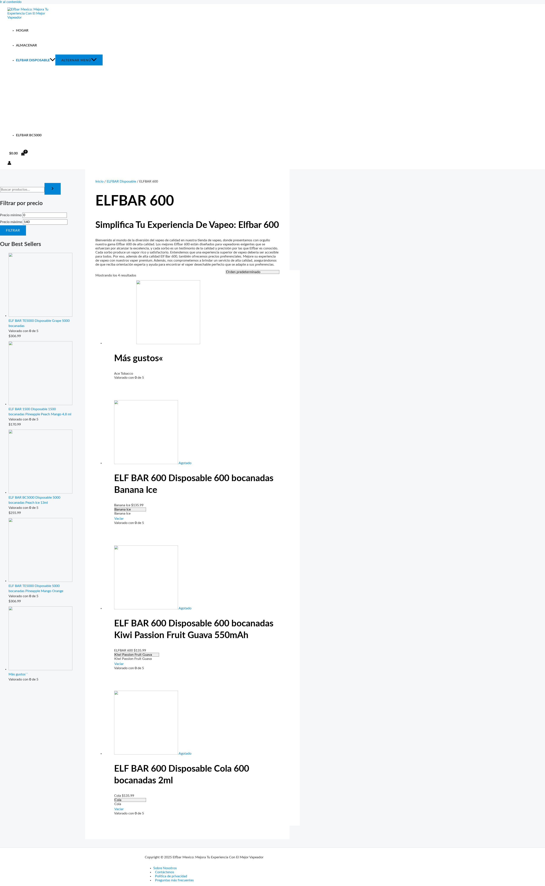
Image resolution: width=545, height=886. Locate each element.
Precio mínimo (11, 215)
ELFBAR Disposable (33, 60)
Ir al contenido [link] (11, 2)
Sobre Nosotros (165, 868)
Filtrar (13, 230)
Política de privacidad (171, 876)
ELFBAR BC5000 (29, 135)
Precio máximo (11, 222)
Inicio (99, 181)
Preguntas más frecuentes (174, 880)
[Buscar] (52, 189)
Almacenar (26, 45)
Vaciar (119, 518)
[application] (52, 60)
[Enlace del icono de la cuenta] (9, 163)
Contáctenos (164, 872)
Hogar (22, 30)
